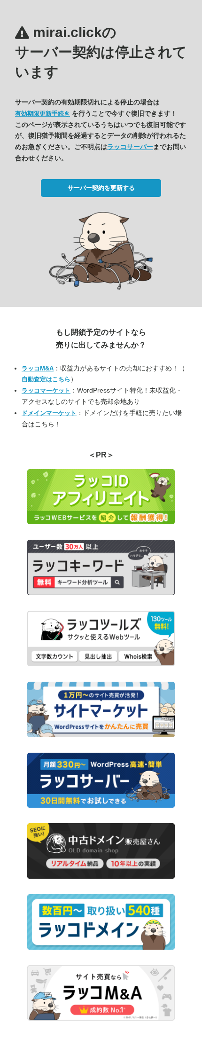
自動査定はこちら (46, 379)
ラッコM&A (38, 368)
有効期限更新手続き (42, 113)
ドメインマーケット (49, 413)
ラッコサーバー (130, 146)
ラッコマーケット (46, 390)
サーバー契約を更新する (101, 187)
